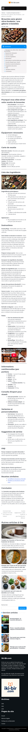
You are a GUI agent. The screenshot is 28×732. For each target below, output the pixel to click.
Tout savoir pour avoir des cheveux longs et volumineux (17, 639)
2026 (2, 703)
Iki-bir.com (11, 728)
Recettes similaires (10, 69)
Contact (3, 723)
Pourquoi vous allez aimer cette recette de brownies (14, 50)
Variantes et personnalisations (12, 64)
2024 (2, 709)
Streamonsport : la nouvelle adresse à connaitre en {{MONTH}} (17, 620)
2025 (2, 706)
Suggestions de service (11, 65)
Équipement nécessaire (11, 53)
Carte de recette (9, 54)
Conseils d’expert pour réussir (12, 62)
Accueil (3, 716)
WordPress (17, 729)
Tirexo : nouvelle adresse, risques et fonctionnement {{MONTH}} (18, 629)
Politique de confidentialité (8, 721)
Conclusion (8, 71)
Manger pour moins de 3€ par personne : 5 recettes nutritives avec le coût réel (18, 648)
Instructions (8, 58)
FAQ (7, 67)
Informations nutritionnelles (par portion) (15, 60)
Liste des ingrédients (10, 56)
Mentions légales (5, 718)
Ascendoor (24, 728)
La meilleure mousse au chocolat (17, 479)
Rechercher (4, 605)
